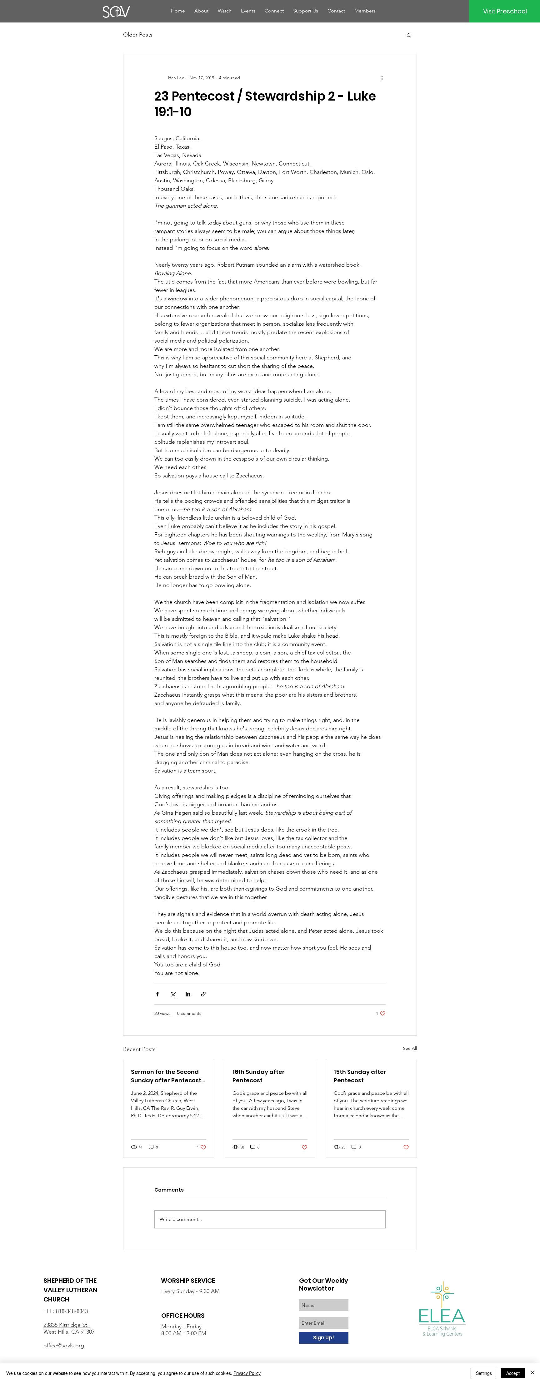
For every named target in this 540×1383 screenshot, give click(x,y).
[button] (409, 34)
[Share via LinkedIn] (188, 994)
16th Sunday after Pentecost (258, 1076)
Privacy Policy (247, 1373)
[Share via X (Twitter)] (173, 994)
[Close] (532, 1373)
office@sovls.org (63, 1345)
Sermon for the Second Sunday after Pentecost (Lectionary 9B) (166, 1076)
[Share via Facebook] (157, 994)
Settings (484, 1373)
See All (410, 1048)
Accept (513, 1373)
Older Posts (137, 34)
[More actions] (382, 77)
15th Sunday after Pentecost (360, 1076)
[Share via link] (203, 994)
